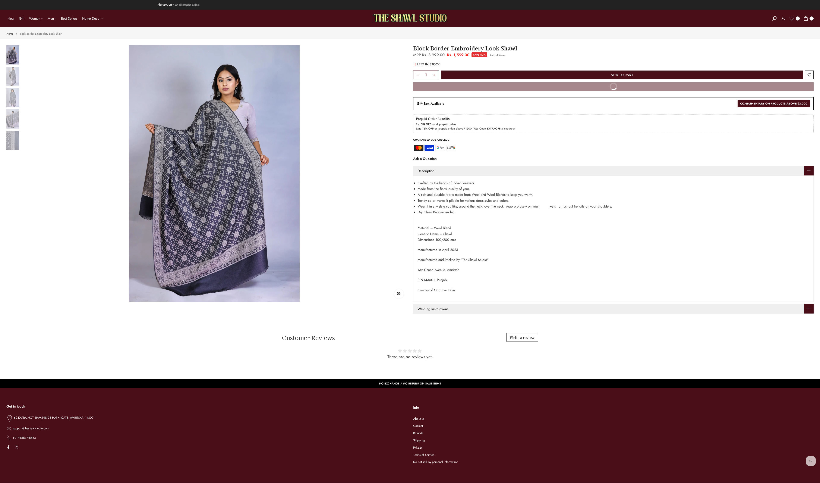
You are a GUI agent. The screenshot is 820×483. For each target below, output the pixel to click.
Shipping (419, 440)
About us (418, 419)
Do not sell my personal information (435, 462)
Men (51, 18)
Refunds (418, 433)
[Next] (399, 173)
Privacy (417, 448)
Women (34, 18)
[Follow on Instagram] (16, 447)
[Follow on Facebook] (8, 447)
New (10, 18)
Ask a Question (425, 158)
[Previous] (29, 173)
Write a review (522, 337)
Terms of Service (423, 455)
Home (9, 33)
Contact (418, 426)
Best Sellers (69, 18)
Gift (21, 18)
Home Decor (91, 18)
